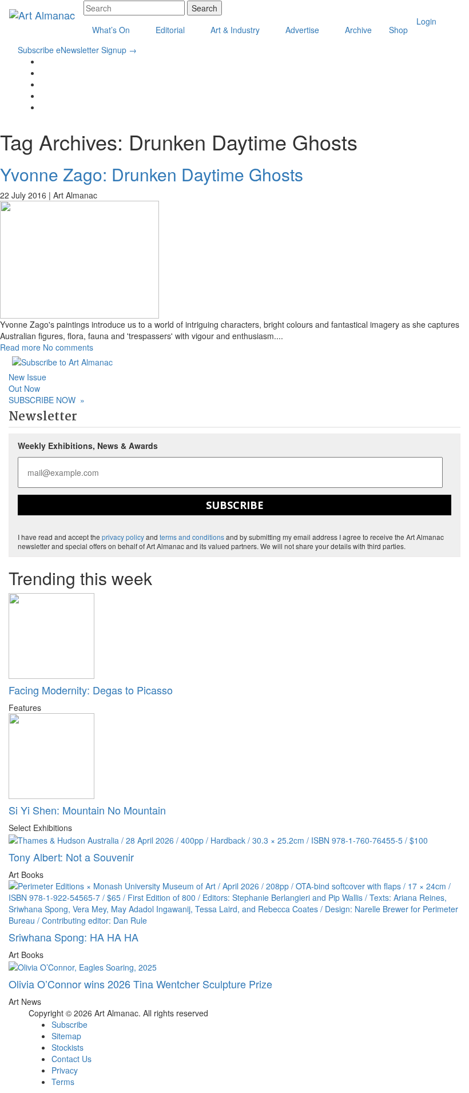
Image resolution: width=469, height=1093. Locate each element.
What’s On (112, 29)
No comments (68, 347)
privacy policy (123, 537)
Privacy (64, 1070)
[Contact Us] (44, 95)
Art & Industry (236, 29)
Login (426, 21)
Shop (398, 29)
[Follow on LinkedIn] (44, 61)
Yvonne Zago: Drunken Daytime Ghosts (151, 174)
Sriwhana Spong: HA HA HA (73, 936)
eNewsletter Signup (96, 49)
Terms (62, 1081)
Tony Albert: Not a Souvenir (71, 856)
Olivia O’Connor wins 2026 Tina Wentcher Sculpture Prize (140, 983)
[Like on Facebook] (44, 72)
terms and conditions (192, 537)
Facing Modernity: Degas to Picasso (91, 689)
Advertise (303, 29)
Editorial (171, 29)
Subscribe (36, 49)
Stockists (67, 1047)
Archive (358, 29)
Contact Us (71, 1058)
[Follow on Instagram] (44, 84)
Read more (20, 347)
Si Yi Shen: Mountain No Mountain (87, 809)
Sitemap (66, 1036)
